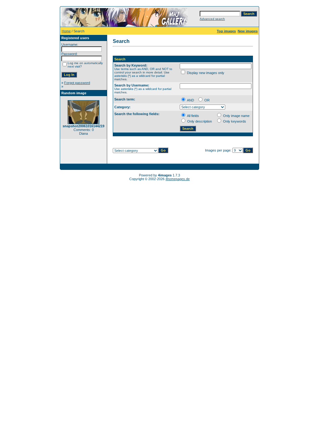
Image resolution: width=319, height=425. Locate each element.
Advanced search (212, 19)
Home (66, 31)
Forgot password (77, 83)
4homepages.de (177, 179)
